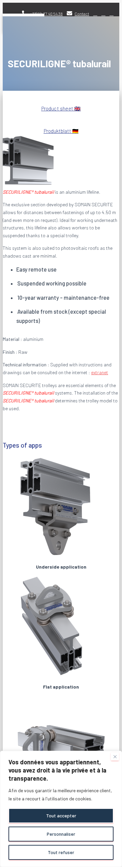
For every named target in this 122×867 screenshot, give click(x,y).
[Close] (115, 756)
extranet (99, 372)
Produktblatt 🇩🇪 (61, 131)
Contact (82, 13)
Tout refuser (61, 852)
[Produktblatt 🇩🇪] (61, 118)
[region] (61, 809)
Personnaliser (61, 834)
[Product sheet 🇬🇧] (61, 98)
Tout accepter (61, 815)
